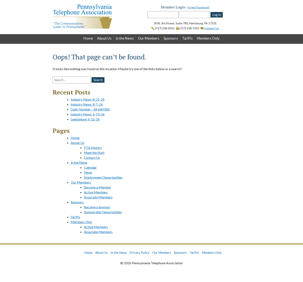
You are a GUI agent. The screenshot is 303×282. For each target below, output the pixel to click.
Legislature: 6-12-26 (85, 119)
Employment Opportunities (103, 177)
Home (88, 38)
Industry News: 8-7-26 (87, 104)
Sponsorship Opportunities (103, 212)
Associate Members (98, 197)
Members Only (208, 38)
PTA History (93, 148)
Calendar (90, 167)
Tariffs (187, 38)
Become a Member (97, 187)
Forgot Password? (199, 7)
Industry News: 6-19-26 (88, 114)
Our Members (148, 38)
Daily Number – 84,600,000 (90, 109)
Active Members (96, 192)
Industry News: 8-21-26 (88, 99)
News (88, 172)
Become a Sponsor (97, 207)
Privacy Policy (139, 252)
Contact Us (211, 28)
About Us (104, 38)
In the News (125, 38)
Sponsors (170, 38)
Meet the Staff (94, 153)
